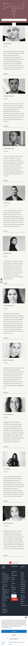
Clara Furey (6, 469)
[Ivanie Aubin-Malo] (14, 295)
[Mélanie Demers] (14, 513)
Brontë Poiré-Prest (8, 360)
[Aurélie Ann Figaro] (14, 138)
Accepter (14, 631)
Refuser (14, 635)
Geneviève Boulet (8, 414)
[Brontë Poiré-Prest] (14, 350)
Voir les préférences (14, 638)
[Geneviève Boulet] (14, 404)
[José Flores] (14, 193)
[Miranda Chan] (14, 243)
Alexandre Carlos (8, 96)
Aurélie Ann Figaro (8, 148)
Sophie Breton (7, 43)
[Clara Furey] (14, 459)
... (8, 175)
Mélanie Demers (8, 523)
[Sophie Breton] (14, 33)
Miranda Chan (7, 253)
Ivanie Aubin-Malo (8, 305)
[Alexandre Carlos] (14, 86)
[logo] (14, 3)
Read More (5, 73)
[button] (26, 617)
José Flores (6, 203)
